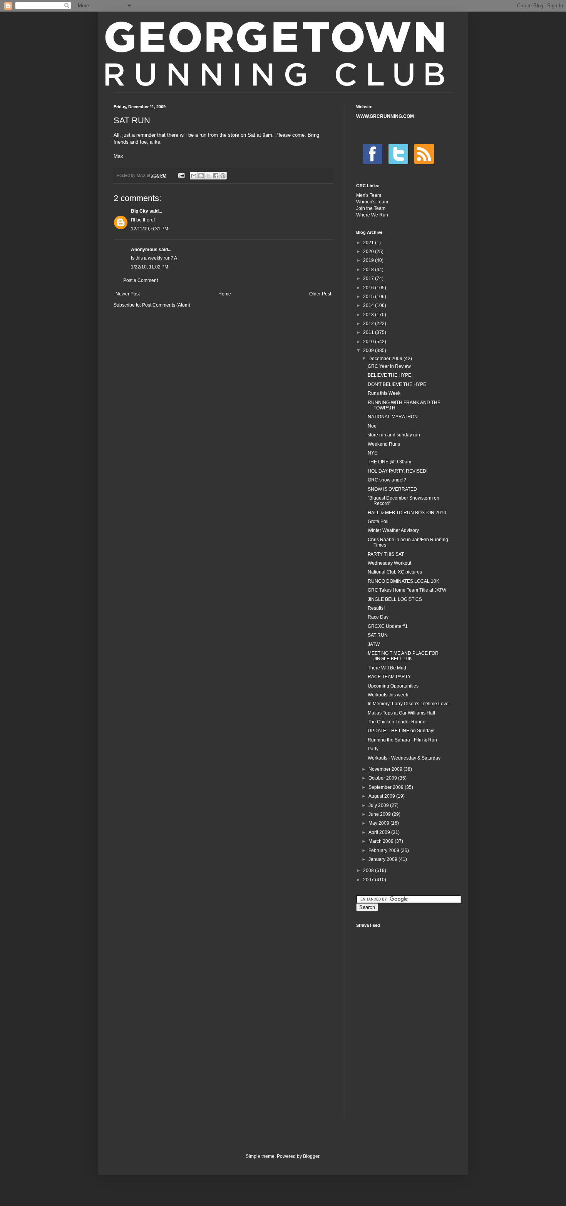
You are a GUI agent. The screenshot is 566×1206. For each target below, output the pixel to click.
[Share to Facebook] (215, 175)
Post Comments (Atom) (166, 305)
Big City (139, 211)
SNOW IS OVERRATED (392, 489)
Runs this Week (384, 393)
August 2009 (382, 796)
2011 (369, 332)
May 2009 (379, 823)
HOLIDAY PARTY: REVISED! (397, 471)
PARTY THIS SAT (386, 554)
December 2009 (386, 358)
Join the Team (370, 208)
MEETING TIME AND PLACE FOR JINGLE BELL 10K (403, 656)
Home (224, 294)
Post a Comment (140, 280)
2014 (369, 305)
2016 (369, 287)
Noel (373, 426)
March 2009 (381, 841)
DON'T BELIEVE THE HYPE (397, 384)
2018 (369, 269)
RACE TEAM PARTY (389, 676)
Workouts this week (388, 695)
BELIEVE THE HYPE (389, 375)
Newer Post (128, 294)
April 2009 (379, 832)
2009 (369, 350)
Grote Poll (378, 521)
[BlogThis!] (201, 175)
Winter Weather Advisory (393, 530)
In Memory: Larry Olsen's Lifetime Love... (410, 703)
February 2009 (384, 850)
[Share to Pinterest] (223, 175)
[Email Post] (181, 175)
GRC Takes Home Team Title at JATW (407, 590)
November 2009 (386, 769)
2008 (369, 870)
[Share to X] (208, 175)
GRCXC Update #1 (388, 626)
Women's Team (372, 202)
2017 (369, 278)
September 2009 (386, 787)
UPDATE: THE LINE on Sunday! (401, 730)
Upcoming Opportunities (393, 686)
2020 (369, 251)
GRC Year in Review (389, 366)
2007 (369, 879)
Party (373, 748)
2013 (369, 314)
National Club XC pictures (395, 572)
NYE (372, 453)
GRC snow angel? (387, 480)
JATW (374, 644)
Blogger (311, 1156)
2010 (369, 341)
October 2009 (383, 778)
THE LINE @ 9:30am (389, 462)
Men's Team (368, 195)
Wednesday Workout (389, 563)
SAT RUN (378, 635)
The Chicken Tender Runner (397, 722)
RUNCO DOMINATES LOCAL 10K (403, 581)
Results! (376, 608)
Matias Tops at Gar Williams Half (401, 713)
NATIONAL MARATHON (393, 416)
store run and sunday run (394, 435)
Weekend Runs (384, 444)
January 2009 (383, 859)
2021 (369, 242)
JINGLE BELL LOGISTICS (395, 599)
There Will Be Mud (387, 668)
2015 (369, 296)
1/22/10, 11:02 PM (149, 267)
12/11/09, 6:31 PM (149, 228)
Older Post (320, 294)
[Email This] (194, 175)
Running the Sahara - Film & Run (402, 740)
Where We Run (372, 215)
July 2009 (379, 805)
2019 (369, 260)
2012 (369, 323)
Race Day (378, 617)
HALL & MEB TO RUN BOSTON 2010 (407, 512)
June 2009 (380, 814)
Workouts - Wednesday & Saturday (404, 758)
